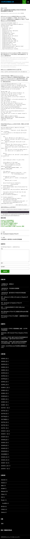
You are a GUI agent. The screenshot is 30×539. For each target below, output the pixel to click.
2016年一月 (4, 463)
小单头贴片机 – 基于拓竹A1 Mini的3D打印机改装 (11, 238)
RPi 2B (5, 8)
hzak (19, 13)
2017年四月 (4, 419)
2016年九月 (4, 439)
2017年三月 (4, 422)
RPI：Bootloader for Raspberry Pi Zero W (9, 233)
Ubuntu (3, 512)
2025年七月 (4, 364)
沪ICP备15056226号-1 (15, 537)
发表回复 (22, 13)
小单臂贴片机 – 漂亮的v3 (7, 284)
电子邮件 (3, 266)
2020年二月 (4, 370)
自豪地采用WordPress (5, 537)
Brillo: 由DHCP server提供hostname (8, 224)
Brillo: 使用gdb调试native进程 (7, 221)
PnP (2, 497)
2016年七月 (4, 445)
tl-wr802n (4, 503)
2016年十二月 (4, 431)
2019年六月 (4, 376)
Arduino (3, 482)
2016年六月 (4, 448)
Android (3, 479)
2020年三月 (4, 367)
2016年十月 (4, 436)
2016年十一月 (4, 434)
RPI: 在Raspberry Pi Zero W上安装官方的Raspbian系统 (14, 311)
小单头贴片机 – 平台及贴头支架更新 (10, 288)
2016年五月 (4, 451)
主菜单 (28, 2)
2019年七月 (4, 373)
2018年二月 (4, 402)
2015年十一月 (4, 468)
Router (2, 500)
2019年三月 (4, 381)
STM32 (3, 509)
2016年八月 (4, 442)
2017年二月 (4, 425)
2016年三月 (4, 457)
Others (2, 494)
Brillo (2, 8)
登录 (2, 523)
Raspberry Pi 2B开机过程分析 (7, 220)
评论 (2, 248)
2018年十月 (4, 390)
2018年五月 (4, 396)
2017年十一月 (4, 407)
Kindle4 (3, 488)
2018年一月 (4, 405)
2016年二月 (4, 460)
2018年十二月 (4, 387)
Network (3, 491)
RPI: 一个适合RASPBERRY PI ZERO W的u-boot (13, 307)
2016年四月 (4, 454)
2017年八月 (4, 410)
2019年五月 (4, 379)
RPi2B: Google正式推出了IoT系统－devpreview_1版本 (12, 226)
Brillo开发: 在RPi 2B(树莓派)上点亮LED (9, 223)
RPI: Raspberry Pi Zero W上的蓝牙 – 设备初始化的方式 (14, 316)
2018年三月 (4, 399)
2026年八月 (4, 358)
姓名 (2, 263)
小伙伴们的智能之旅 (7, 2)
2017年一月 (4, 428)
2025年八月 (4, 361)
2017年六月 (4, 413)
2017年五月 (4, 416)
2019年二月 (4, 384)
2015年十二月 (4, 465)
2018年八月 (4, 393)
